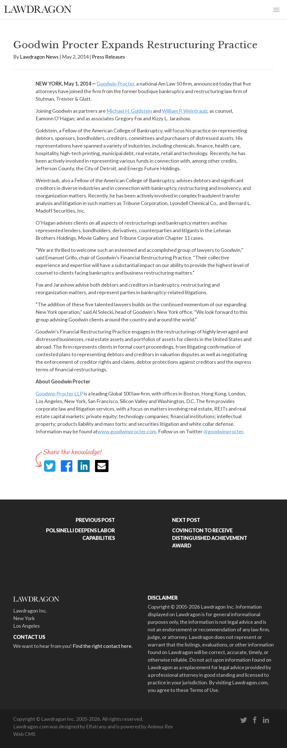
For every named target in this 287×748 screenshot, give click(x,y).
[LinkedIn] (266, 720)
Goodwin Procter (115, 83)
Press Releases (108, 57)
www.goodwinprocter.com (127, 431)
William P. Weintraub (184, 111)
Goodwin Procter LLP (59, 393)
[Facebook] (254, 720)
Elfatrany (96, 726)
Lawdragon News (39, 57)
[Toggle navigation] (276, 9)
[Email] (101, 466)
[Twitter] (243, 720)
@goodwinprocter (223, 431)
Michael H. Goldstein (129, 111)
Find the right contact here (102, 646)
